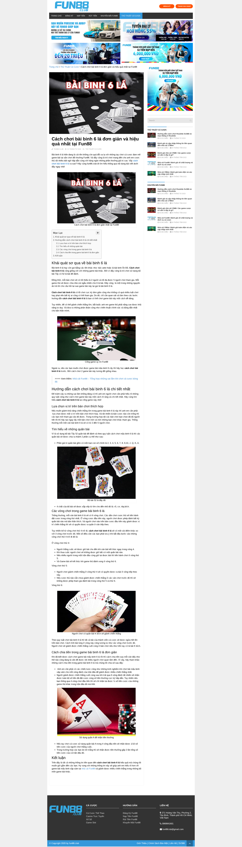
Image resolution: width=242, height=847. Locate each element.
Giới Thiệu (142, 843)
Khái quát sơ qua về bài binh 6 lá (70, 237)
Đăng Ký (69, 16)
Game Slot (91, 822)
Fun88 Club (58, 149)
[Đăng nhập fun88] (157, 53)
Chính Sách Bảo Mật (158, 843)
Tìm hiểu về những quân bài (70, 246)
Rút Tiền (93, 16)
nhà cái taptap (86, 843)
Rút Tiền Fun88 (130, 819)
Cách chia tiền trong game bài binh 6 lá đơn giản (79, 252)
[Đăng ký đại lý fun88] (84, 31)
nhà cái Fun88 (88, 768)
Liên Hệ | (174, 843)
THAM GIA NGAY (184, 6)
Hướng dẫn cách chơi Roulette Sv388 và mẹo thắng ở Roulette (175, 135)
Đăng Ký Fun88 (130, 813)
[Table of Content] (98, 232)
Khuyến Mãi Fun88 (109, 16)
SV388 (181, 843)
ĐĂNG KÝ (167, 6)
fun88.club (74, 843)
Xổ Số (89, 819)
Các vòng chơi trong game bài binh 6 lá (75, 249)
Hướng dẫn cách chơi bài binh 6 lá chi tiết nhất (76, 240)
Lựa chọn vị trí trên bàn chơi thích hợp (75, 243)
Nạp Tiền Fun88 (130, 816)
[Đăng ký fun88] (170, 88)
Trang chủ (56, 16)
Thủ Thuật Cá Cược (131, 16)
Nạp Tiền (81, 16)
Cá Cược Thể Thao (95, 813)
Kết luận (59, 256)
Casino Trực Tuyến (95, 816)
